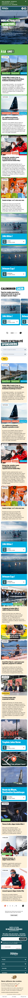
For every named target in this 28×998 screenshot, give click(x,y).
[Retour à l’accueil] (14, 953)
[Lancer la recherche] (22, 8)
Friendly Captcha (18, 948)
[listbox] (14, 350)
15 (16, 906)
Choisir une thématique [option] (8, 354)
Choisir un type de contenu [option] (9, 349)
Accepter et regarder (14, 915)
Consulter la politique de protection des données (9, 992)
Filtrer (4, 359)
